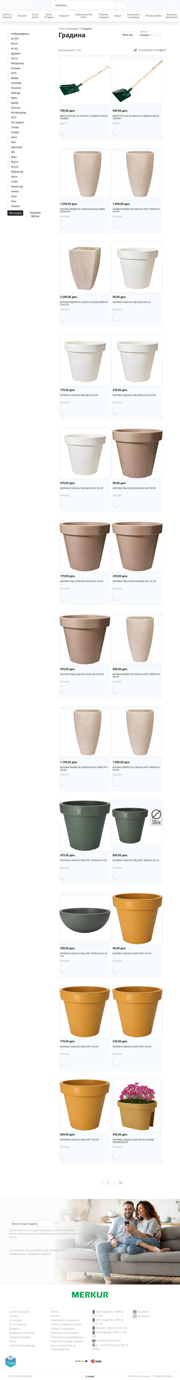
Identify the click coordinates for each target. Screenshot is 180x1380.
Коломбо (16, 83)
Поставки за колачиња (139, 1376)
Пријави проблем (164, 1376)
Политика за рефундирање (67, 1337)
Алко (14, 196)
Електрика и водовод (133, 15)
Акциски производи (171, 15)
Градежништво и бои (83, 15)
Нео (13, 142)
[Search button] (120, 5)
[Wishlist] (155, 5)
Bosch (14, 43)
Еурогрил (16, 147)
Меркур (15, 92)
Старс (14, 181)
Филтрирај (15, 213)
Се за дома (35, 15)
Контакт (55, 1316)
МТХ (13, 117)
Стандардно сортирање (151, 50)
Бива (14, 97)
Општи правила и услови (66, 1324)
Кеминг (15, 206)
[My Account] (171, 5)
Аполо (14, 166)
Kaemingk (17, 186)
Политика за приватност (66, 1320)
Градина (64, 15)
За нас (130, 5)
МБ (13, 152)
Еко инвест (17, 122)
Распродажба (153, 15)
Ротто (14, 58)
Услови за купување (63, 1328)
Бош (13, 201)
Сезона (21, 15)
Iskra (14, 137)
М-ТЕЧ (15, 38)
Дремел (15, 53)
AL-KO (14, 48)
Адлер (14, 102)
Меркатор (17, 171)
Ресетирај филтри (35, 214)
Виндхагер (17, 63)
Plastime (16, 88)
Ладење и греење (103, 15)
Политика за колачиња (64, 1332)
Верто (14, 161)
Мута (14, 176)
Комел (15, 191)
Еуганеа (16, 107)
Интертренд (18, 112)
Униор (15, 132)
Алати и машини (7, 15)
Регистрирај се (71, 1224)
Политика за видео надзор (67, 1341)
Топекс (15, 127)
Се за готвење (49, 15)
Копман (15, 68)
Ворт (14, 156)
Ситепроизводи (68, 28)
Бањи (117, 15)
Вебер (14, 78)
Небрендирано (20, 33)
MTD (14, 73)
